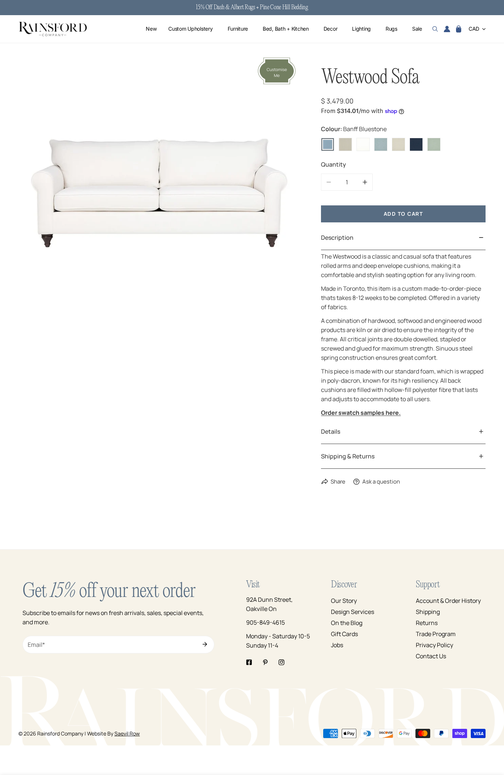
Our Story (344, 601)
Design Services (352, 612)
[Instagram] (281, 662)
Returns (427, 623)
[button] (458, 29)
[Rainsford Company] (52, 29)
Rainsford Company (60, 733)
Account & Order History (448, 601)
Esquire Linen (398, 144)
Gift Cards (344, 634)
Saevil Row (127, 733)
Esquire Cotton (363, 144)
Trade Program (436, 634)
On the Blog (346, 623)
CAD (474, 29)
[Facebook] (249, 662)
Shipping (428, 612)
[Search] (435, 29)
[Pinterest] (265, 662)
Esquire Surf (380, 144)
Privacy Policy (434, 645)
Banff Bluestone (327, 144)
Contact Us (431, 656)
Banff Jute (345, 144)
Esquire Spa (434, 144)
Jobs (337, 645)
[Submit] (205, 644)
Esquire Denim (416, 144)
